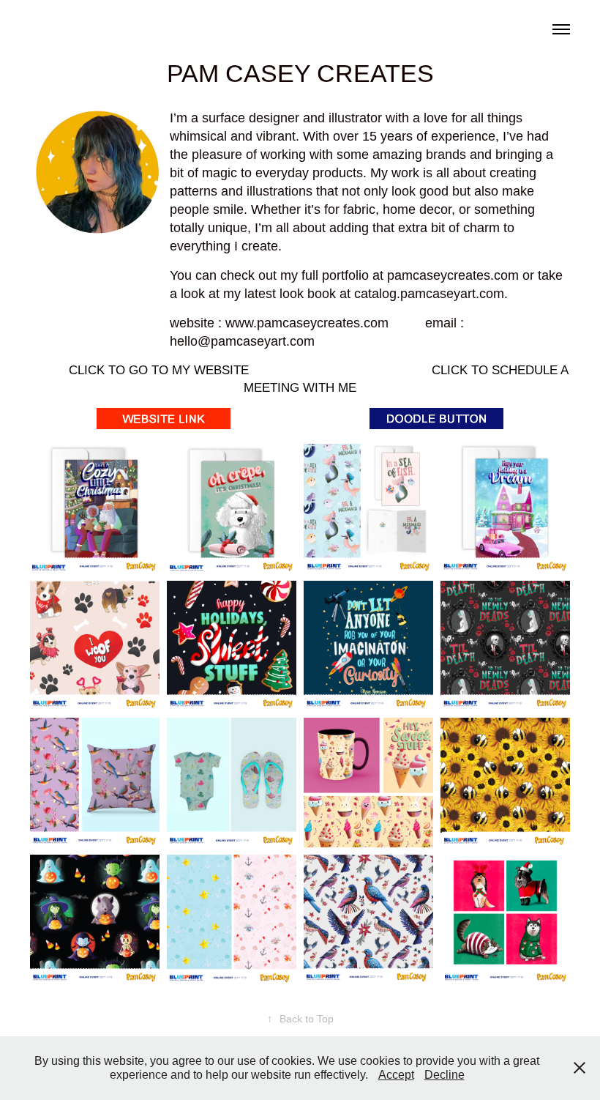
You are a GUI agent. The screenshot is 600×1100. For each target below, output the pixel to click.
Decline (444, 1075)
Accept (396, 1075)
